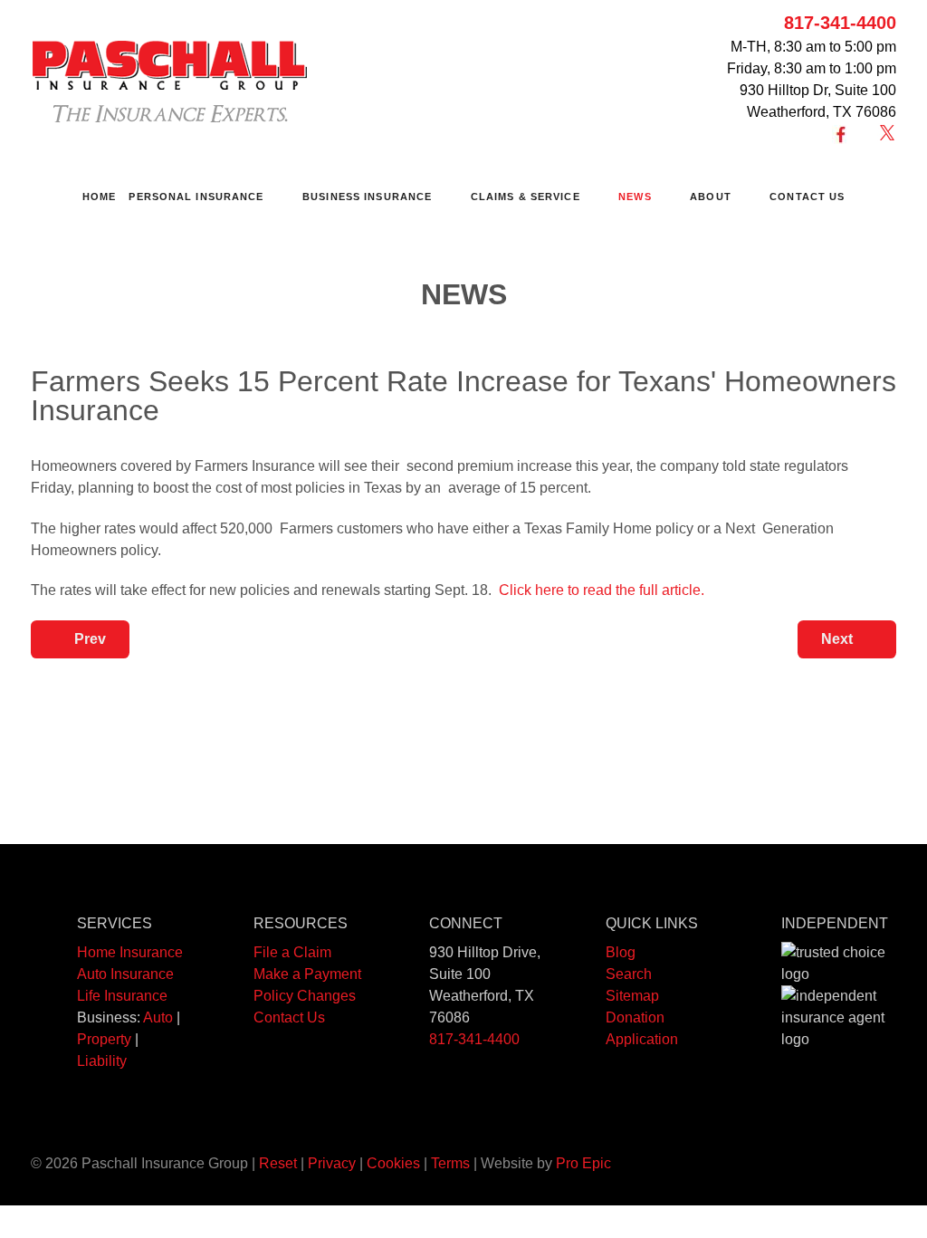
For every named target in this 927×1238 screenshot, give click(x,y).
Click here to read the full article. (601, 590)
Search (629, 974)
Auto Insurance (125, 974)
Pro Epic (583, 1163)
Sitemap (632, 995)
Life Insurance (122, 995)
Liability (102, 1061)
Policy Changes (304, 995)
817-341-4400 (840, 23)
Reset (278, 1163)
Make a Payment (307, 974)
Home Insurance (130, 952)
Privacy (332, 1163)
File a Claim (292, 952)
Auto (158, 1017)
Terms (450, 1163)
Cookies (393, 1163)
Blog (621, 952)
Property (104, 1039)
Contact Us (289, 1017)
